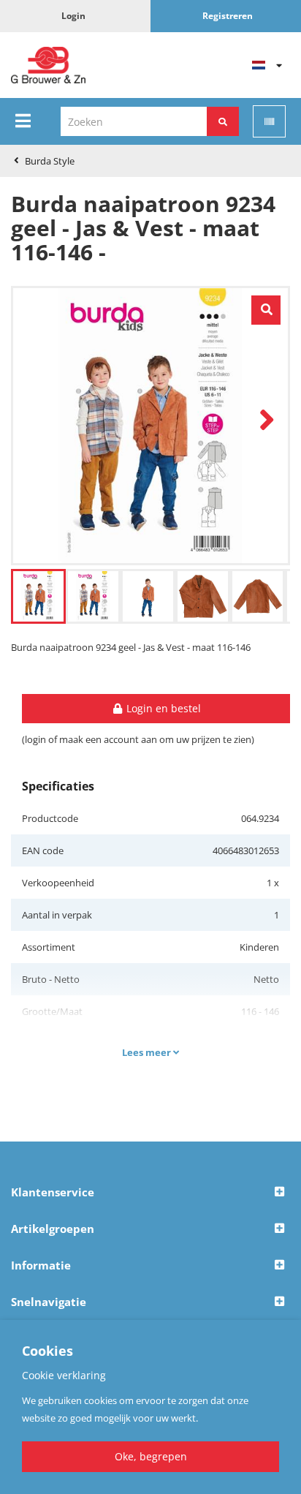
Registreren (227, 16)
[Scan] (269, 121)
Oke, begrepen (151, 1456)
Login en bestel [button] (162, 708)
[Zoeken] (223, 121)
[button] (150, 1192)
